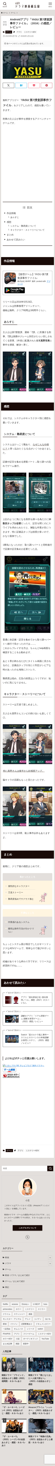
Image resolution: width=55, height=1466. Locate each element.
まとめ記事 (7, 1344)
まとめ (10, 234)
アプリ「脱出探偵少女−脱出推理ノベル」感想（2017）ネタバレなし (35, 1000)
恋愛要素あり (26, 1324)
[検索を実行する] (50, 1168)
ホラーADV (7, 1339)
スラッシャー (19, 1314)
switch (40, 1329)
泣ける (48, 1319)
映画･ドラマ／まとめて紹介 (17, 1275)
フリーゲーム (28, 1334)
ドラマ (8, 1263)
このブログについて (28, 1228)
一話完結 (6, 1329)
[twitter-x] (27, 1237)
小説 (18, 1339)
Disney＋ (25, 1304)
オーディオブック (30, 1339)
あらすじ (14, 217)
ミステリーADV (30, 32)
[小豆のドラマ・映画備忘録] (27, 5)
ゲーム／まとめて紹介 (15, 1281)
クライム (6, 1314)
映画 (7, 1257)
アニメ (27, 1319)
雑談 (17, 1344)
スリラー (41, 1309)
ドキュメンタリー (43, 1324)
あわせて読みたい (16, 239)
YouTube (45, 1339)
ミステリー (29, 1309)
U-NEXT (36, 1304)
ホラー (18, 1309)
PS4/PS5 (6, 1334)
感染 (30, 1314)
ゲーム (8, 32)
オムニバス (18, 1329)
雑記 (7, 1287)
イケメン (14, 1324)
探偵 (5, 1324)
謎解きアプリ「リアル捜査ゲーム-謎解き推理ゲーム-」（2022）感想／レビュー (35, 1019)
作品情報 (11, 213)
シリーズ (30, 1329)
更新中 (26, 1344)
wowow (15, 1304)
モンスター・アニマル (12, 1319)
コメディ (37, 1319)
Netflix (5, 1304)
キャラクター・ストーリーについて (27, 230)
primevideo (7, 1309)
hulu (45, 1304)
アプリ (19, 32)
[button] (8, 85)
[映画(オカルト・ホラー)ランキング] (11, 1077)
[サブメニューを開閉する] (50, 1258)
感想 (9, 222)
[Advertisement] (27, 163)
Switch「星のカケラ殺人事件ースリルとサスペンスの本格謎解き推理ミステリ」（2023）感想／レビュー (35, 1039)
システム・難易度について (23, 226)
